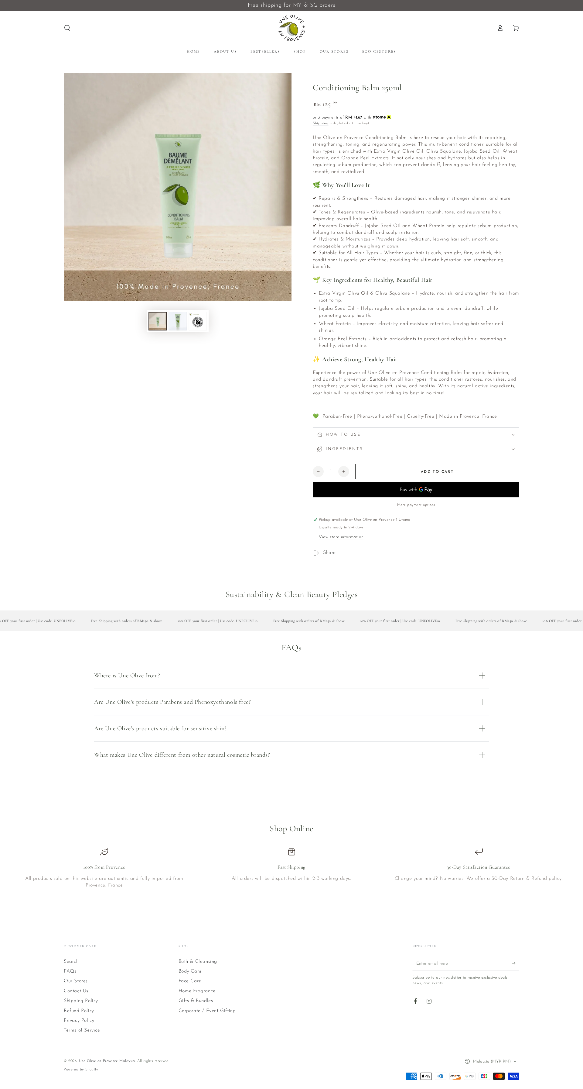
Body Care (190, 971)
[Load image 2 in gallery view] (178, 321)
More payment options (416, 505)
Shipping (321, 123)
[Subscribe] (515, 963)
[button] (67, 28)
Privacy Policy (79, 1020)
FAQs (70, 971)
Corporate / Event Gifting (207, 1010)
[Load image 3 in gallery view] (198, 321)
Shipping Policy (81, 1000)
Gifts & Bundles (196, 1000)
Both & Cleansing (198, 961)
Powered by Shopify (81, 1069)
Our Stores (76, 981)
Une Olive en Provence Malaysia (107, 1061)
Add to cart (437, 472)
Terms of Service (82, 1030)
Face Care (190, 981)
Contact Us (76, 991)
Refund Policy (79, 1010)
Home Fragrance (197, 991)
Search (71, 961)
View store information (341, 537)
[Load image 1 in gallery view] (157, 321)
